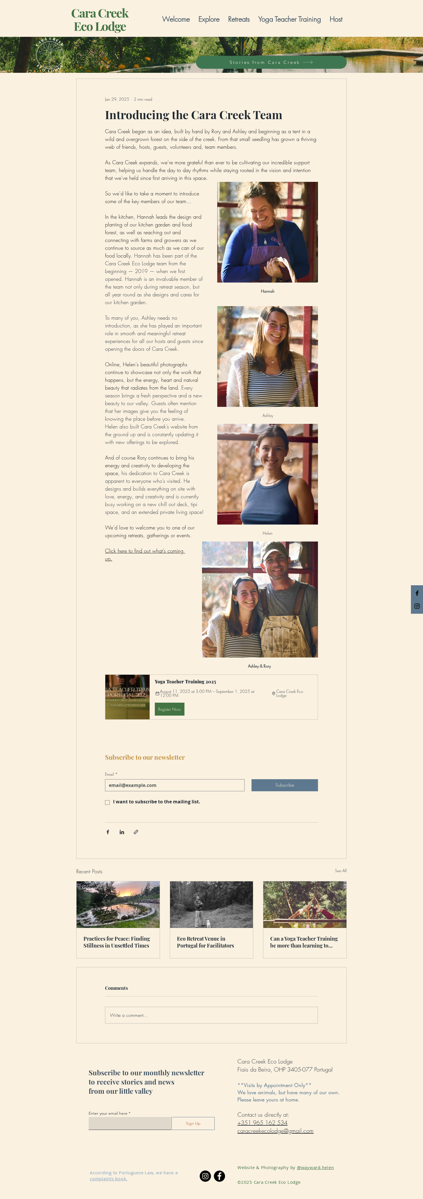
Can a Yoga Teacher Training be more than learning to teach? (304, 942)
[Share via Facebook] (107, 832)
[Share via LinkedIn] (122, 832)
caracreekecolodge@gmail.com (275, 1131)
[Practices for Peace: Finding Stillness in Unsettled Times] (118, 904)
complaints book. (108, 1178)
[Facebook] (219, 1176)
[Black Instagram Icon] (417, 606)
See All (341, 870)
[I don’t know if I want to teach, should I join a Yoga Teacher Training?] (304, 904)
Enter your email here (108, 1113)
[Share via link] (136, 832)
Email (111, 774)
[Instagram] (205, 1176)
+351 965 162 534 (262, 1122)
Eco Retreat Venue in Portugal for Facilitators (205, 942)
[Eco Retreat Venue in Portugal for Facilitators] (211, 904)
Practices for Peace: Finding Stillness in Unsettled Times (116, 942)
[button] (209, 19)
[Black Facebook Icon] (417, 593)
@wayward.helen (315, 1167)
